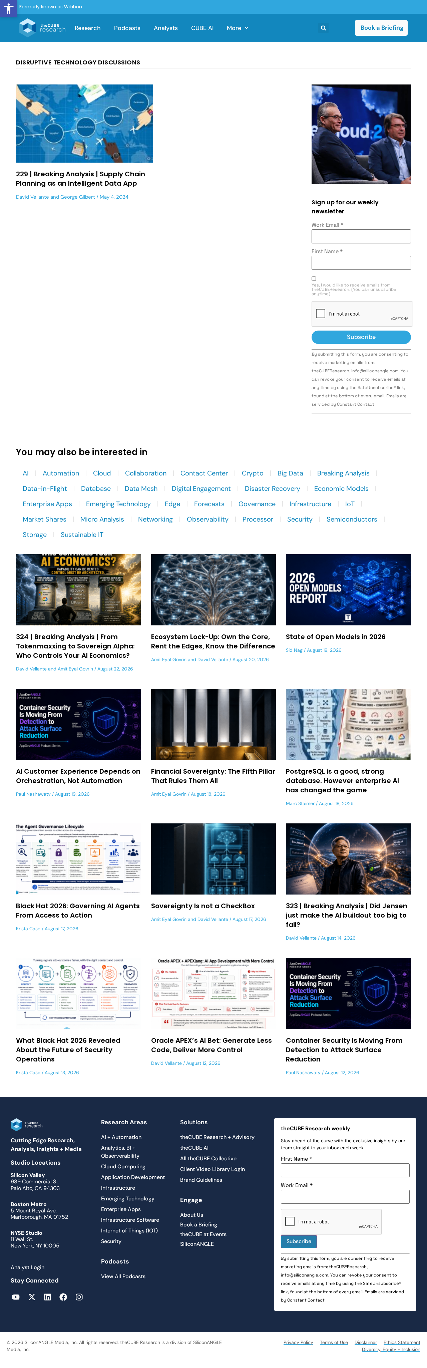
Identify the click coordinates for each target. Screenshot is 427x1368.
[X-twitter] (31, 1297)
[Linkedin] (47, 1297)
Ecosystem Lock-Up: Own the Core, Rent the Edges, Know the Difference (213, 641)
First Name (327, 251)
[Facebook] (63, 1297)
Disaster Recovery (272, 488)
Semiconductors (352, 519)
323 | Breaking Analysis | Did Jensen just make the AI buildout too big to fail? (346, 915)
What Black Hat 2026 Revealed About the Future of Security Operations (68, 1050)
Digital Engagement (201, 488)
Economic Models (341, 488)
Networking (155, 519)
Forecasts (209, 504)
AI (26, 473)
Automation (61, 473)
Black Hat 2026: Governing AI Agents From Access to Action (78, 910)
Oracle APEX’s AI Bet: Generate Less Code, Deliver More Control (211, 1045)
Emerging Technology (118, 504)
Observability (208, 519)
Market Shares (44, 519)
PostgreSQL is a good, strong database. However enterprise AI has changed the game (342, 781)
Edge (172, 504)
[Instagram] (79, 1297)
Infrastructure (310, 504)
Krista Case (28, 929)
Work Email (327, 225)
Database (96, 488)
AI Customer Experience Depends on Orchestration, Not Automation (78, 776)
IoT (350, 504)
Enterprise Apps (47, 504)
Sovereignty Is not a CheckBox (203, 906)
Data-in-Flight (45, 488)
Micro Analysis (102, 519)
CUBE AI (202, 28)
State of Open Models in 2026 (336, 636)
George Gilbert (77, 197)
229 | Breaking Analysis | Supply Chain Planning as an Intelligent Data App (80, 178)
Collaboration (145, 473)
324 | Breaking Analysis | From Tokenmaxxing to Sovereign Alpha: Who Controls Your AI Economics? (75, 646)
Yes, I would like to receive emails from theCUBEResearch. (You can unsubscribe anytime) (354, 289)
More (234, 28)
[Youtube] (16, 1297)
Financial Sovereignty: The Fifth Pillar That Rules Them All (213, 776)
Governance (257, 504)
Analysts (166, 28)
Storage (35, 534)
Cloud (102, 473)
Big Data (290, 473)
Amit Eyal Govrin (75, 669)
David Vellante (32, 197)
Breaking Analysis (343, 473)
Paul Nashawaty (33, 794)
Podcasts (127, 28)
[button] (8, 8)
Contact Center (204, 473)
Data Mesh (141, 488)
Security (300, 519)
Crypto (253, 473)
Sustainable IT (82, 534)
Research (88, 28)
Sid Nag (294, 650)
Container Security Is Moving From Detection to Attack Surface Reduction (344, 1050)
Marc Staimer (300, 803)
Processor (258, 519)
